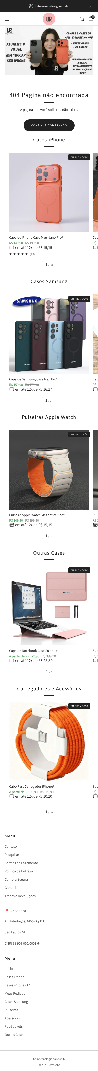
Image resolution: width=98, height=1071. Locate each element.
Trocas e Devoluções (20, 895)
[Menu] (7, 18)
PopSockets (14, 1026)
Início (9, 968)
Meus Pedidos (15, 993)
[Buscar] (81, 18)
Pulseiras (11, 1009)
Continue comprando (49, 125)
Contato (11, 846)
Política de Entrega (19, 871)
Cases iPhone (14, 976)
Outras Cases (14, 1034)
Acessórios (13, 1018)
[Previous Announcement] (8, 6)
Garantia (11, 887)
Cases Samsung (16, 1001)
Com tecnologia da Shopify (49, 1059)
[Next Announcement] (90, 6)
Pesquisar (12, 854)
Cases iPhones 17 (17, 985)
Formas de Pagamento (21, 862)
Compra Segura (16, 879)
